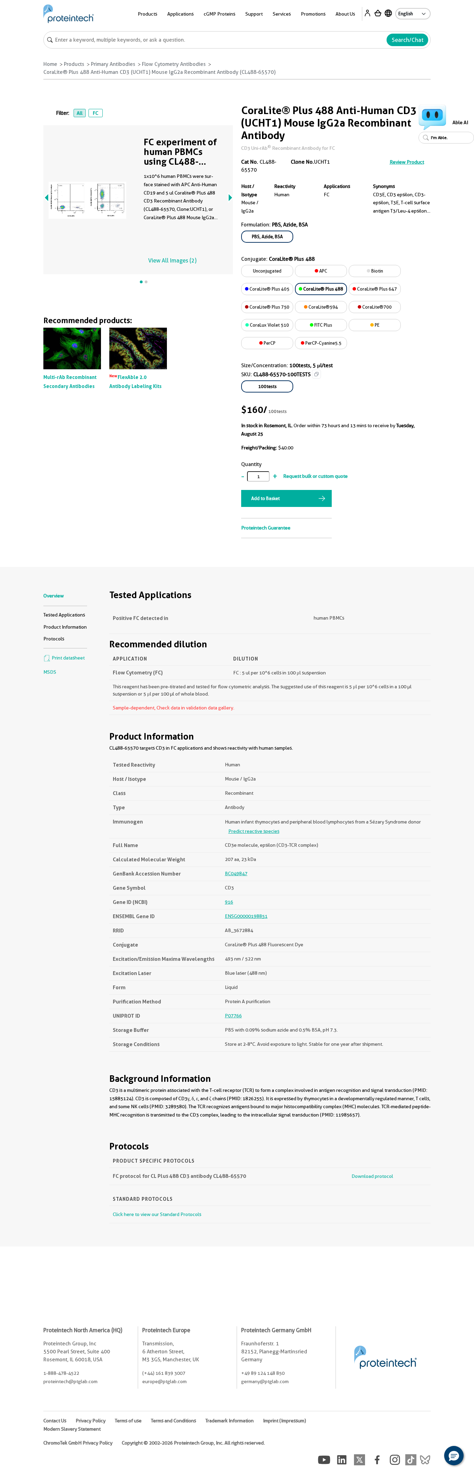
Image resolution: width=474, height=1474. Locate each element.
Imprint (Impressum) (284, 1420)
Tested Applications (64, 615)
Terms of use (128, 1420)
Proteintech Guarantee (265, 528)
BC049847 (236, 873)
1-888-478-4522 (61, 1373)
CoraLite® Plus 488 (322, 289)
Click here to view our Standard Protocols (157, 1214)
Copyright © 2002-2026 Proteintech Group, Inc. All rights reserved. (193, 1443)
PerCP (269, 343)
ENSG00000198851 (246, 916)
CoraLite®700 (376, 307)
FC (95, 113)
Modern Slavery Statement (72, 1429)
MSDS (49, 672)
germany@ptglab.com (265, 1381)
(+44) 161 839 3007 (163, 1373)
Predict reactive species (253, 831)
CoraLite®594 (322, 307)
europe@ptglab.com (164, 1381)
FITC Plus (322, 325)
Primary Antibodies (113, 64)
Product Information (65, 627)
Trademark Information (229, 1420)
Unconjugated (267, 271)
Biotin (376, 271)
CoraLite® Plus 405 (268, 289)
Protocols (53, 638)
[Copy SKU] (316, 374)
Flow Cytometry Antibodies (174, 64)
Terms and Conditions (173, 1420)
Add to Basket (265, 498)
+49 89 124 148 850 (263, 1373)
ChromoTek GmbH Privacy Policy (77, 1443)
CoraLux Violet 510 (269, 325)
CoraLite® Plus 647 (376, 289)
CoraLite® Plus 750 (268, 307)
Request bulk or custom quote (315, 476)
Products (74, 64)
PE (377, 325)
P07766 (233, 1015)
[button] (454, 1455)
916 (229, 902)
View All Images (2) (172, 260)
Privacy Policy (90, 1420)
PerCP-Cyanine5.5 (322, 343)
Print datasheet (68, 658)
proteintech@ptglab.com (70, 1381)
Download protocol (372, 1176)
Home (50, 64)
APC (322, 271)
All (80, 113)
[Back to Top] (432, 1456)
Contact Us (54, 1420)
